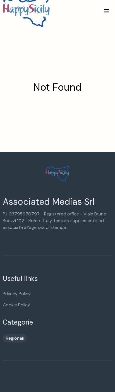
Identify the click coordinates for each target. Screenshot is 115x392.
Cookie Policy (16, 305)
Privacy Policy (17, 294)
